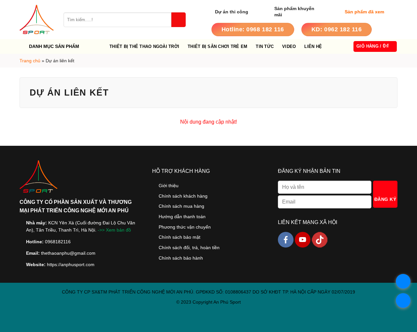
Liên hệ (313, 46)
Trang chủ (30, 60)
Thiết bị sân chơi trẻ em (217, 46)
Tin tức (265, 46)
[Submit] (178, 19)
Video (289, 46)
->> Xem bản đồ (114, 230)
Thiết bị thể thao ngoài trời (144, 46)
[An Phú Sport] (37, 19)
